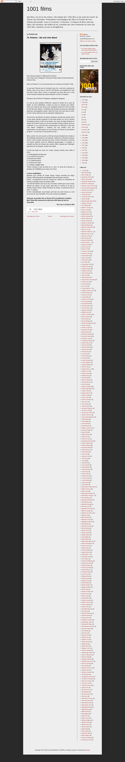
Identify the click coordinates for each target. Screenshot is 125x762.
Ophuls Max (85, 548)
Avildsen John (86, 203)
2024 (83, 157)
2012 (83, 143)
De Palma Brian (86, 305)
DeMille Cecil (85, 312)
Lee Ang (84, 460)
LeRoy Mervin (86, 467)
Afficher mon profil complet (87, 41)
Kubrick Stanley (86, 445)
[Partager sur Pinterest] (41, 209)
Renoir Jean (85, 596)
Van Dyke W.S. (86, 689)
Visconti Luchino (86, 700)
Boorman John (86, 236)
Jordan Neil (85, 423)
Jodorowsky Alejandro (88, 417)
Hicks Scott (85, 384)
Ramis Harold (85, 578)
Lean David (85, 458)
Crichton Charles (86, 299)
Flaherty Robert (86, 347)
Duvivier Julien (86, 327)
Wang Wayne (85, 713)
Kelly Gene (85, 436)
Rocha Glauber (86, 604)
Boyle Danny (85, 238)
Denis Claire (85, 319)
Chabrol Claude (86, 266)
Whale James (85, 724)
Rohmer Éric (35, 211)
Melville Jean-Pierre (87, 513)
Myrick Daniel (85, 532)
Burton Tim (85, 249)
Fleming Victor (86, 349)
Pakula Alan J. (86, 554)
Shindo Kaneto (86, 641)
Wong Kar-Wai (86, 733)
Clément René (86, 277)
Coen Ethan (85, 284)
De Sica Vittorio (86, 308)
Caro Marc (85, 262)
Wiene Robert (85, 726)
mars (83, 109)
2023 (83, 155)
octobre (83, 127)
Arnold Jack (85, 194)
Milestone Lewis (86, 519)
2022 (83, 153)
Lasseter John (86, 456)
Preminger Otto (86, 572)
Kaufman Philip (86, 430)
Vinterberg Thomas (87, 698)
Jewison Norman (86, 415)
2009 (83, 135)
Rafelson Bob (85, 576)
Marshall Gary (86, 502)
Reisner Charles (86, 591)
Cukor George (86, 301)
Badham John (86, 212)
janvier (83, 104)
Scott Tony (85, 633)
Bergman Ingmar (86, 223)
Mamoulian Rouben (87, 493)
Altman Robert (86, 179)
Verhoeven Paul (86, 694)
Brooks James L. (86, 242)
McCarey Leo (85, 506)
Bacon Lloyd (85, 209)
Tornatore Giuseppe (87, 678)
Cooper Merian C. (87, 288)
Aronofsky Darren (87, 196)
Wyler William (85, 735)
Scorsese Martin (86, 628)
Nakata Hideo (85, 534)
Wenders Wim (86, 722)
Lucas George (86, 478)
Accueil (50, 216)
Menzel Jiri (85, 515)
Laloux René (85, 452)
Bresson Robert (86, 240)
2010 (83, 138)
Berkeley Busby (86, 225)
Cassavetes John (87, 264)
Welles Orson (85, 718)
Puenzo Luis (85, 574)
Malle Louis (85, 491)
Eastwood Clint (86, 329)
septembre (84, 124)
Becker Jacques (86, 216)
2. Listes (84, 170)
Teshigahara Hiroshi (87, 676)
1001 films (39, 9)
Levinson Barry (86, 469)
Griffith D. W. (85, 371)
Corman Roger (86, 292)
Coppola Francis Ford (88, 290)
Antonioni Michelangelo (88, 188)
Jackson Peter (86, 406)
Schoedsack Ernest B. (88, 626)
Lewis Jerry (85, 471)
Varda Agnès (85, 692)
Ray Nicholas (85, 582)
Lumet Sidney (85, 480)
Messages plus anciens (67, 216)
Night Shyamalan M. (87, 541)
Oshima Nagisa (86, 550)
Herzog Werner (86, 382)
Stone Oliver (85, 665)
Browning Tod (85, 244)
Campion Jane (86, 253)
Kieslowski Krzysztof (87, 441)
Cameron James (86, 251)
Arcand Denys (86, 192)
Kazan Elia (85, 432)
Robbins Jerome (86, 602)
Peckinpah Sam (86, 556)
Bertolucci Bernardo (87, 227)
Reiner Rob (85, 589)
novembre (84, 129)
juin (82, 117)
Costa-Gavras (86, 295)
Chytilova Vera (86, 271)
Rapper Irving (85, 580)
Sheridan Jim (85, 639)
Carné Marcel (85, 260)
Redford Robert (86, 585)
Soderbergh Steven (87, 652)
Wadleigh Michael (87, 707)
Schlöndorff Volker (87, 624)
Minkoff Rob (85, 524)
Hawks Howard (86, 380)
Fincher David (86, 345)
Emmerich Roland (87, 336)
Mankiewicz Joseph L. (88, 495)
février (83, 107)
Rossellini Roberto (87, 609)
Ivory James (85, 404)
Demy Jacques (86, 316)
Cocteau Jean (86, 281)
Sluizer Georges (86, 650)
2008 (83, 102)
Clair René (85, 275)
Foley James (85, 351)
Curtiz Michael (86, 303)
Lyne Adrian (85, 484)
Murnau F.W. (85, 530)
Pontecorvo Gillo (86, 567)
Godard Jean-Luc (87, 369)
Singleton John (86, 648)
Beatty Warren (86, 214)
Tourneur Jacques (87, 681)
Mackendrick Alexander (88, 486)
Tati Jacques (85, 674)
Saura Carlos (85, 617)
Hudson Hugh (85, 395)
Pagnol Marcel (86, 552)
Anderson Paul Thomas (88, 185)
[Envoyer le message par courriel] (30, 209)
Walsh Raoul (85, 711)
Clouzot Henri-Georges (88, 279)
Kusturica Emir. (86, 449)
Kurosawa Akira (86, 447)
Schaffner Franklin (87, 620)
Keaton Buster (86, 434)
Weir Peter (85, 716)
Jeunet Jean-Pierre (87, 412)
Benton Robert (86, 220)
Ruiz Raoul (85, 611)
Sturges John (85, 670)
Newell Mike (85, 537)
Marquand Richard (87, 500)
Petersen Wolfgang (87, 561)
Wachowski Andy (86, 702)
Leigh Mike (85, 462)
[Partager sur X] (38, 209)
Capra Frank (85, 257)
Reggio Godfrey (86, 587)
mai (82, 114)
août (82, 122)
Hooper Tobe (85, 390)
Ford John (84, 353)
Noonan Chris (85, 545)
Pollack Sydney (86, 565)
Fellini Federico (86, 343)
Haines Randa (86, 373)
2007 (83, 100)
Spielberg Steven (86, 659)
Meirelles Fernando (87, 508)
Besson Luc (85, 229)
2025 (83, 160)
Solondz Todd (85, 657)
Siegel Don (85, 644)
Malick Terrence (86, 489)
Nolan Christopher (87, 543)
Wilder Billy (85, 729)
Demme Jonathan (87, 314)
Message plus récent (33, 216)
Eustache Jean (86, 338)
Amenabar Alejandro (87, 181)
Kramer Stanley (86, 443)
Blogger (87, 750)
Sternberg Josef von (87, 661)
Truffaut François (86, 685)
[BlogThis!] (36, 209)
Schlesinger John (87, 622)
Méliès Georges (86, 510)
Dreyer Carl (85, 325)
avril (82, 112)
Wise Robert (85, 731)
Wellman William (86, 720)
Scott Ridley (85, 630)
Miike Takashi (85, 517)
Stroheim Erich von (87, 668)
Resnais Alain (85, 598)
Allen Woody (85, 172)
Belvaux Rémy (86, 218)
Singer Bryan (85, 646)
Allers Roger (85, 175)
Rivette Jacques (86, 600)
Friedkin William (86, 364)
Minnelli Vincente (86, 526)
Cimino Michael (86, 273)
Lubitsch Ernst (86, 476)
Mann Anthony (86, 497)
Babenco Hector (86, 207)
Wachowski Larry (86, 705)
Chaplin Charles (86, 268)
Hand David (85, 377)
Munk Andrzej (85, 528)
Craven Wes (85, 297)
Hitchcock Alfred (86, 386)
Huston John (85, 397)
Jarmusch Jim (86, 410)
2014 (83, 147)
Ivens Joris (85, 401)
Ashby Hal (84, 199)
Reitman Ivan (85, 593)
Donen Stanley (86, 321)
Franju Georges (86, 360)
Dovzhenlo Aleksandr (88, 323)
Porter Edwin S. (86, 569)
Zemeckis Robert (86, 737)
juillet (83, 119)
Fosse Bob (85, 358)
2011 (83, 140)
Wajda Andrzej (86, 709)
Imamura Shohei (86, 399)
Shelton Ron (85, 637)
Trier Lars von (86, 683)
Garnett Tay (85, 366)
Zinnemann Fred (86, 740)
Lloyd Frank (85, 473)
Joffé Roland (85, 419)
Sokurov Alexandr (87, 654)
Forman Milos (85, 356)
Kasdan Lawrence (87, 428)
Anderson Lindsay (87, 183)
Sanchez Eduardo (87, 613)
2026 (83, 163)
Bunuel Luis (85, 247)
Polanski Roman (86, 563)
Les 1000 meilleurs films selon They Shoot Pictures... (90, 49)
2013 (83, 145)
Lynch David (85, 482)
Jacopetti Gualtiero (87, 408)
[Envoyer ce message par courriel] (34, 209)
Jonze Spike (85, 421)
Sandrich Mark (86, 615)
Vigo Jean (84, 696)
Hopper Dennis (86, 393)
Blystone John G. (86, 233)
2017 (83, 150)
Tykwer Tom (85, 687)
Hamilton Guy (85, 375)
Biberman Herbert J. (87, 231)
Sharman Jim (85, 635)
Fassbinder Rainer (87, 340)
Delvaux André (86, 310)
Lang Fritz (84, 454)
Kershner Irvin (86, 439)
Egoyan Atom (85, 332)
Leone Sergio (85, 465)
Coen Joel (84, 286)
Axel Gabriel (85, 205)
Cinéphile (85, 34)
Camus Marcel (86, 255)
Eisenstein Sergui (87, 334)
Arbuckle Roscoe (86, 190)
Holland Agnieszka (87, 388)
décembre (84, 132)
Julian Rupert (85, 425)
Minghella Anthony (87, 521)
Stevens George (86, 663)
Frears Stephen (86, 362)
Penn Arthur (85, 559)
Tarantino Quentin (87, 672)
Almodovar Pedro (87, 177)
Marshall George (86, 504)
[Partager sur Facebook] (40, 209)
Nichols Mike (85, 539)
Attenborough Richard (88, 201)
